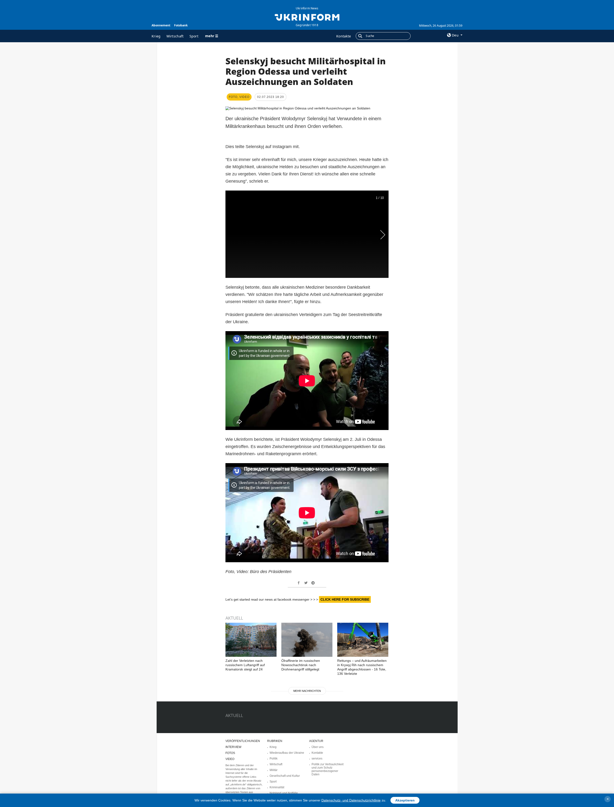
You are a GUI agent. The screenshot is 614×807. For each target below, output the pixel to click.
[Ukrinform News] (307, 16)
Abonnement (161, 25)
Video (229, 759)
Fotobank (181, 25)
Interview (233, 747)
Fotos (230, 753)
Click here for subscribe (344, 599)
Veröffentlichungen (242, 741)
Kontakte (343, 36)
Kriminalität (277, 787)
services (317, 758)
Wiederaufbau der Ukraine (287, 752)
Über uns (318, 747)
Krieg (156, 36)
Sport (194, 36)
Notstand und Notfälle (284, 793)
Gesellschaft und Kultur (285, 775)
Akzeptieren (405, 800)
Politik (273, 758)
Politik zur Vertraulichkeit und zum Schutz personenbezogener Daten (327, 769)
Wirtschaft (175, 36)
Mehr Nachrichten (307, 690)
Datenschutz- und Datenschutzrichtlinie (351, 800)
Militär (273, 770)
